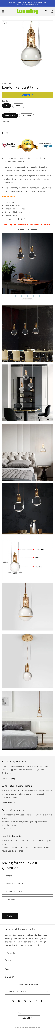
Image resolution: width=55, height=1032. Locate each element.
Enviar (10, 916)
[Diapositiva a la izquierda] (22, 79)
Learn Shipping (8, 778)
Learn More (7, 802)
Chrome (18, 105)
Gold (6, 105)
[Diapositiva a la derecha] (33, 79)
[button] (3, 11)
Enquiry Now (27, 94)
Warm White (10, 115)
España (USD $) (26, 1018)
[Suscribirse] (47, 992)
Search (8, 960)
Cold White (26, 115)
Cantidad (5, 121)
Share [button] (7, 132)
